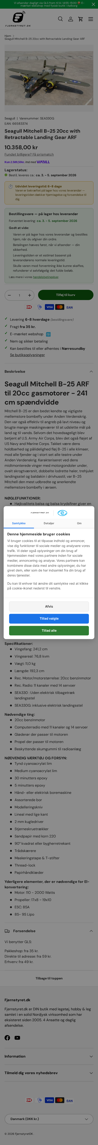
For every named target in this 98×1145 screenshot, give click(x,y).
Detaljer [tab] (49, 523)
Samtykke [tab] (19, 523)
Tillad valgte (49, 619)
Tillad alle (49, 630)
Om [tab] (79, 523)
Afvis (49, 607)
